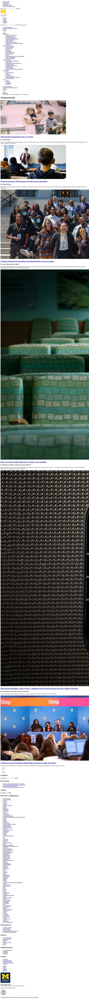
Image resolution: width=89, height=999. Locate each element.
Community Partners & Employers (10, 28)
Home (4, 33)
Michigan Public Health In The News (13, 63)
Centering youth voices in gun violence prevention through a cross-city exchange (27, 261)
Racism (4, 896)
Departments (8, 50)
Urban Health (6, 915)
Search (2, 8)
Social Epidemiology (7, 905)
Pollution (5, 889)
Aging (4, 802)
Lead (4, 870)
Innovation (5, 866)
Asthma (4, 806)
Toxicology (5, 914)
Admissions (5, 34)
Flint (4, 837)
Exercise (5, 833)
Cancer (4, 812)
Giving (4, 30)
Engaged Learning (7, 825)
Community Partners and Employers (10, 931)
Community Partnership (8, 816)
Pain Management (7, 884)
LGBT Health (6, 868)
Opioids (4, 883)
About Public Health (7, 937)
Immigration (5, 862)
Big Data (5, 807)
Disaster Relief (6, 823)
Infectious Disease (7, 865)
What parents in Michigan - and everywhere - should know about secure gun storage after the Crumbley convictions (39, 688)
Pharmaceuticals (6, 886)
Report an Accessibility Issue (9, 6)
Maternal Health (6, 875)
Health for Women (7, 858)
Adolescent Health (7, 799)
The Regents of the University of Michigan (10, 997)
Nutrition (5, 880)
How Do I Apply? (7, 938)
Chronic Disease (6, 814)
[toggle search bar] (5, 15)
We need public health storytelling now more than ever (14, 784)
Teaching (5, 911)
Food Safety (5, 840)
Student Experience (10, 72)
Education (8, 49)
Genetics (5, 841)
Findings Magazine (10, 68)
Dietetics (5, 820)
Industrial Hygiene (7, 863)
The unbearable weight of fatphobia (10, 786)
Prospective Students (7, 27)
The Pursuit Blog (9, 66)
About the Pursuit (6, 798)
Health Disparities (6, 853)
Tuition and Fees (9, 41)
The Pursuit (5, 93)
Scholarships (5, 902)
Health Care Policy (7, 851)
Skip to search (6, 2)
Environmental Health (7, 827)
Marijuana (5, 874)
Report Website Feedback (8, 962)
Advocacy (5, 800)
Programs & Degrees (10, 36)
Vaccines (5, 917)
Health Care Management (8, 849)
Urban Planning (6, 916)
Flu (3, 838)
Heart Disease (6, 859)
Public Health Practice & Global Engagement (15, 56)
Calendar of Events (10, 76)
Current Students (6, 928)
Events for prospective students (12, 38)
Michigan (5, 879)
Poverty (4, 890)
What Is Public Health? (8, 922)
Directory (5, 964)
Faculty (7, 55)
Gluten (4, 844)
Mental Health (6, 876)
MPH (4, 873)
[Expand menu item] (8, 34)
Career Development (7, 950)
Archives (3, 790)
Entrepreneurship (6, 826)
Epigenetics (5, 832)
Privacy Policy (23, 997)
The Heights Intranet (7, 960)
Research (5, 898)
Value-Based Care (7, 918)
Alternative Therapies (7, 805)
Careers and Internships (10, 57)
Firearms (5, 834)
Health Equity (6, 854)
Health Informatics (7, 855)
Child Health (5, 813)
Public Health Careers (10, 40)
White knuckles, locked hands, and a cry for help (17, 137)
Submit (17, 8)
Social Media (6, 907)
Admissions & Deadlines (11, 37)
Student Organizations (7, 909)
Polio (4, 888)
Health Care (5, 847)
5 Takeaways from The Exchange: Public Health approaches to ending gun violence (28, 763)
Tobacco (5, 912)
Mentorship (5, 877)
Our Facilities (8, 83)
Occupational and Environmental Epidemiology (13, 882)
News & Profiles (6, 59)
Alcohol (4, 804)
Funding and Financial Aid (11, 42)
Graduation (5, 952)
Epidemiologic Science (8, 830)
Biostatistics (5, 809)
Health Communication (8, 852)
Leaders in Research (10, 47)
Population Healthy (10, 64)
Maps (4, 944)
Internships (5, 867)
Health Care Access (7, 848)
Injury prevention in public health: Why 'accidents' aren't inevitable (23, 462)
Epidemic (5, 828)
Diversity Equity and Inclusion (9, 824)
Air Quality (5, 803)
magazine (7, 942)
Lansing (4, 869)
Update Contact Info (7, 961)
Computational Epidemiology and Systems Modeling (14, 817)
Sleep (4, 904)
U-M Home (36, 997)
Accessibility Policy (7, 5)
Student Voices (6, 910)
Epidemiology (6, 831)
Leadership (8, 82)
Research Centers (9, 54)
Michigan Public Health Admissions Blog (14, 43)
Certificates (5, 951)
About (4, 79)
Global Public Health (7, 842)
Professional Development (8, 895)
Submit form (18, 24)
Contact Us (8, 44)
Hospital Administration (8, 860)
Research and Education (8, 45)
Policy (4, 887)
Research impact (6, 901)
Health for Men (6, 856)
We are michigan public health (12, 61)
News (4, 941)
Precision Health (6, 893)
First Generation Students (8, 835)
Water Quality (6, 921)
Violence (5, 919)
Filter (17, 778)
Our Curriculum (9, 51)
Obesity (4, 881)
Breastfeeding (6, 810)
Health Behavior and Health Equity (10, 846)
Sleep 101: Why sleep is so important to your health (13, 783)
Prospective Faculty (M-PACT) (9, 932)
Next (4, 772)
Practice (4, 891)
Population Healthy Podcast (11, 65)
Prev (4, 767)
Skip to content (6, 1)
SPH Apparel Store (10, 78)
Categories (4, 775)
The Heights (8, 75)
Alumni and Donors (7, 929)
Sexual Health (6, 903)
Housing (5, 861)
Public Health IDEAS (10, 52)
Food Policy (5, 839)
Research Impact (9, 48)
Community (5, 70)
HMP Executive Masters (8, 845)
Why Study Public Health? (11, 35)
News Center (8, 62)
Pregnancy (5, 894)
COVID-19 (5, 811)
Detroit (4, 818)
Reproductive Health (7, 897)
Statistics (5, 908)
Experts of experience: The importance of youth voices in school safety (24, 181)
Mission (7, 80)
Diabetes (5, 819)
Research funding (6, 900)
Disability (5, 821)
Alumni (4, 29)
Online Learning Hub (10, 58)
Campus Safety (30, 997)
